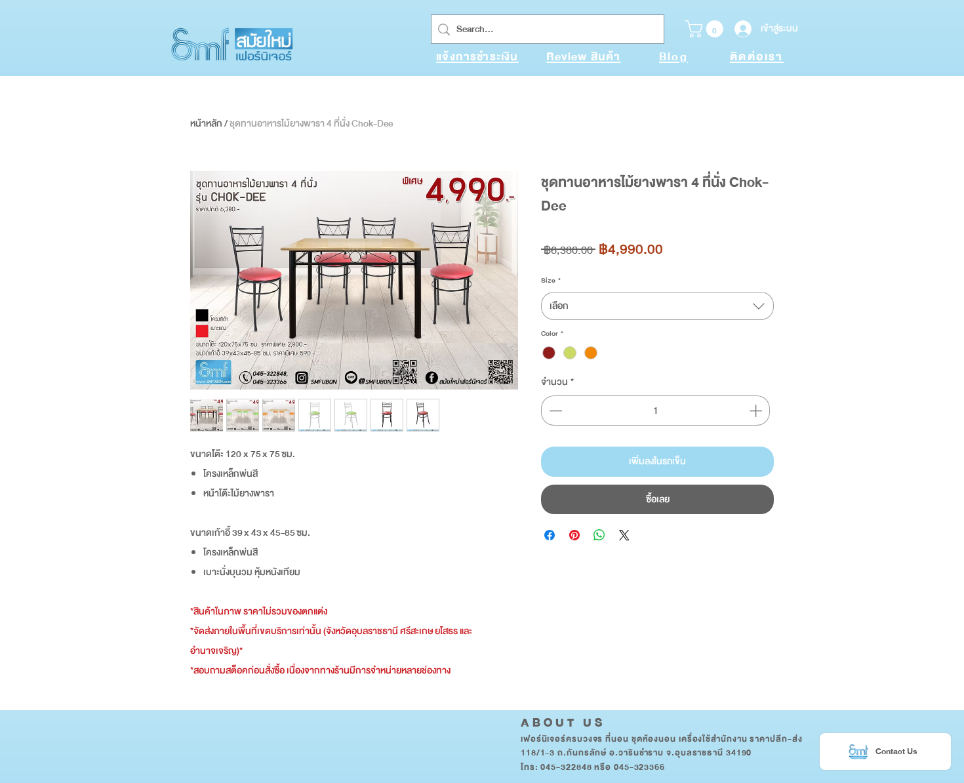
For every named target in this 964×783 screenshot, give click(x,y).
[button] (706, 28)
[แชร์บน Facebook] (549, 535)
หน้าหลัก (206, 123)
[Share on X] (624, 535)
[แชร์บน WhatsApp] (599, 535)
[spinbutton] (655, 410)
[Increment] (757, 410)
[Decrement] (554, 410)
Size (551, 281)
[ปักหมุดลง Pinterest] (574, 535)
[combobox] (657, 306)
